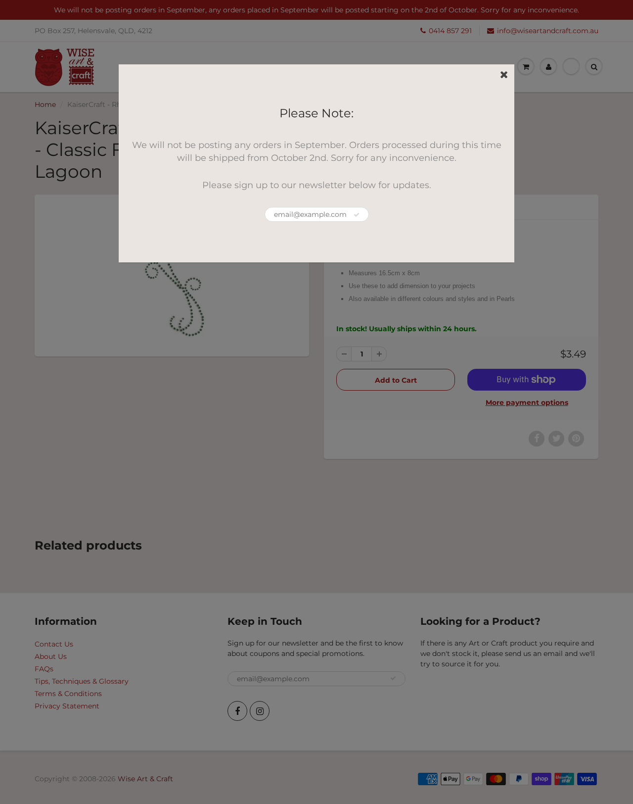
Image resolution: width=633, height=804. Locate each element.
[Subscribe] (356, 215)
